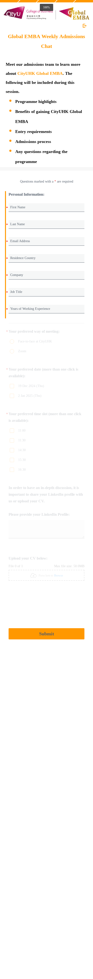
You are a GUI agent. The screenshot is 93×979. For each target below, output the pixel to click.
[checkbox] (19, 386)
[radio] (19, 341)
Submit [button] (46, 633)
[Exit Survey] (84, 25)
